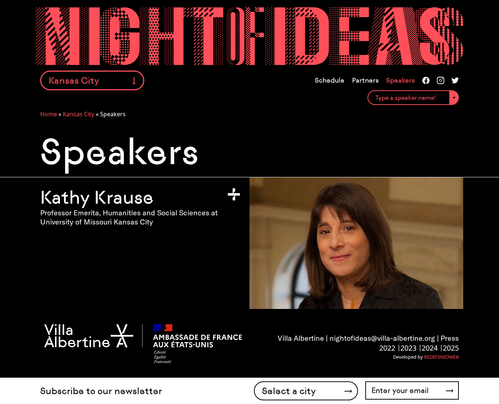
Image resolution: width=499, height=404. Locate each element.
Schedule (329, 80)
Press (450, 338)
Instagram (440, 80)
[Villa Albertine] (142, 343)
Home (48, 114)
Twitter (455, 80)
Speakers (400, 80)
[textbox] (413, 98)
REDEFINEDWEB (441, 357)
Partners (365, 80)
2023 (408, 348)
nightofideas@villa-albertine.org (382, 338)
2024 (430, 348)
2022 (387, 348)
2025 (451, 348)
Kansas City (78, 114)
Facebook (426, 80)
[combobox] (413, 97)
